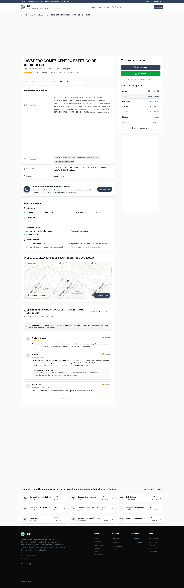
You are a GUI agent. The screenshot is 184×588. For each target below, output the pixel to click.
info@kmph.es (158, 1)
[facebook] (26, 564)
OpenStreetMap (30, 263)
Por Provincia (117, 7)
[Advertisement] (92, 35)
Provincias (116, 550)
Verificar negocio (137, 542)
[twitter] (22, 564)
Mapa (62, 82)
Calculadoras (95, 7)
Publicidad (135, 539)
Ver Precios (105, 189)
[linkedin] (30, 564)
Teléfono (35, 82)
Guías (106, 7)
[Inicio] (22, 15)
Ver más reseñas (67, 399)
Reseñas (25, 82)
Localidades (117, 546)
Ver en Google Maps (142, 128)
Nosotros (115, 539)
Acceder (158, 7)
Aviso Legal (153, 539)
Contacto (115, 542)
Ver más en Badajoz (152, 489)
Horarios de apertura (49, 82)
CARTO (39, 263)
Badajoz (29, 15)
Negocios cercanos (75, 82)
